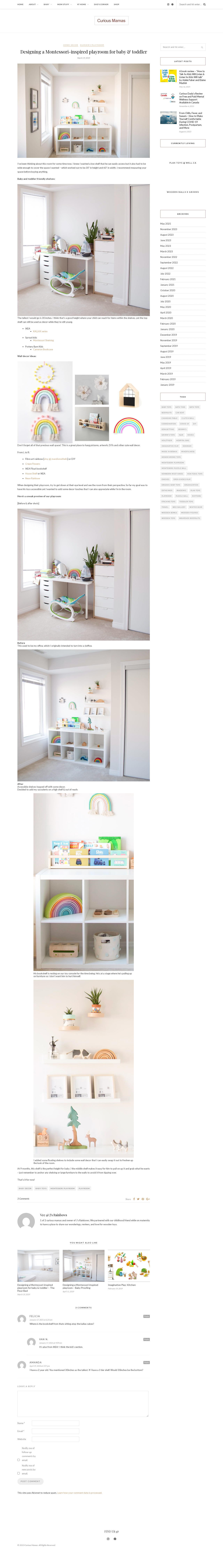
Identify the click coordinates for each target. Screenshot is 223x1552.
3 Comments (23, 1198)
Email (20, 1431)
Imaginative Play (170, 446)
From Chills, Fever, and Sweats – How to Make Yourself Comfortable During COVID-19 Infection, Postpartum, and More (191, 120)
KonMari (187, 446)
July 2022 (165, 273)
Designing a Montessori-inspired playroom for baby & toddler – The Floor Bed (36, 1287)
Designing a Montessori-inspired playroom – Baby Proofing (80, 1286)
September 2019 (169, 346)
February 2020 (168, 323)
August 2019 (167, 351)
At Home (81, 4)
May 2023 (165, 245)
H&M (181, 435)
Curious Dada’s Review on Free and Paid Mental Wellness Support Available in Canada (191, 98)
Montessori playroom (63, 1188)
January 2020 (167, 329)
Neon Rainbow (32, 478)
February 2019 (168, 379)
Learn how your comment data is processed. (79, 1492)
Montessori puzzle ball (174, 468)
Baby (46, 4)
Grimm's (182, 429)
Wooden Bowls (169, 513)
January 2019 (167, 384)
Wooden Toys (168, 518)
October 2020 (167, 290)
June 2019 (165, 357)
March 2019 (166, 373)
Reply (146, 1316)
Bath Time (180, 407)
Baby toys (41, 1188)
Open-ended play (182, 479)
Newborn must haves (172, 474)
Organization (191, 485)
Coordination (169, 424)
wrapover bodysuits (189, 518)
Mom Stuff (63, 4)
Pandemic (181, 490)
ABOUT (32, 4)
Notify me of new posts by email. (29, 1469)
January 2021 (167, 284)
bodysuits (167, 413)
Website (21, 1439)
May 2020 (165, 307)
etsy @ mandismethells (55, 459)
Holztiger (167, 440)
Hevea (190, 435)
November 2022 (168, 257)
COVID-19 (184, 424)
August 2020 (167, 295)
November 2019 (168, 340)
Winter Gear (196, 507)
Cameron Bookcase (43, 349)
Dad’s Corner (101, 4)
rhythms (196, 496)
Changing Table (170, 418)
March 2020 (166, 318)
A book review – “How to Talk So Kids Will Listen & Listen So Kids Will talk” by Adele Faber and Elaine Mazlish (192, 77)
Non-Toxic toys (194, 474)
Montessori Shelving (43, 340)
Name (21, 1423)
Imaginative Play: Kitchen (122, 1284)
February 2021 (168, 279)
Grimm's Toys (168, 435)
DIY (194, 424)
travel (165, 507)
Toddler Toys (186, 502)
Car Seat (180, 413)
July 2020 (165, 301)
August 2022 (167, 268)
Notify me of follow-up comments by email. (29, 1454)
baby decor (25, 1188)
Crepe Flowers (32, 463)
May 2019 (165, 362)
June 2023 (165, 240)
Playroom (84, 1188)
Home (20, 4)
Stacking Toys (168, 502)
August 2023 (167, 234)
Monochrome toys (171, 457)
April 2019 (165, 368)
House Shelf (31, 473)
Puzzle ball (182, 496)
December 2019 (168, 334)
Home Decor (70, 45)
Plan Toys (195, 490)
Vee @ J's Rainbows (53, 1215)
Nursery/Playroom (92, 45)
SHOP (116, 4)
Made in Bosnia (169, 452)
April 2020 (165, 312)
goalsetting (168, 429)
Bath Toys (194, 407)
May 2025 (165, 223)
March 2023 (166, 251)
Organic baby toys (171, 485)
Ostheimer (167, 490)
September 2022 (169, 262)
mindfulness (187, 452)
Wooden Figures (189, 513)
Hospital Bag (182, 440)
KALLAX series (40, 331)
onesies (165, 479)
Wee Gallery (179, 507)
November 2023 (168, 229)
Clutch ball (188, 418)
